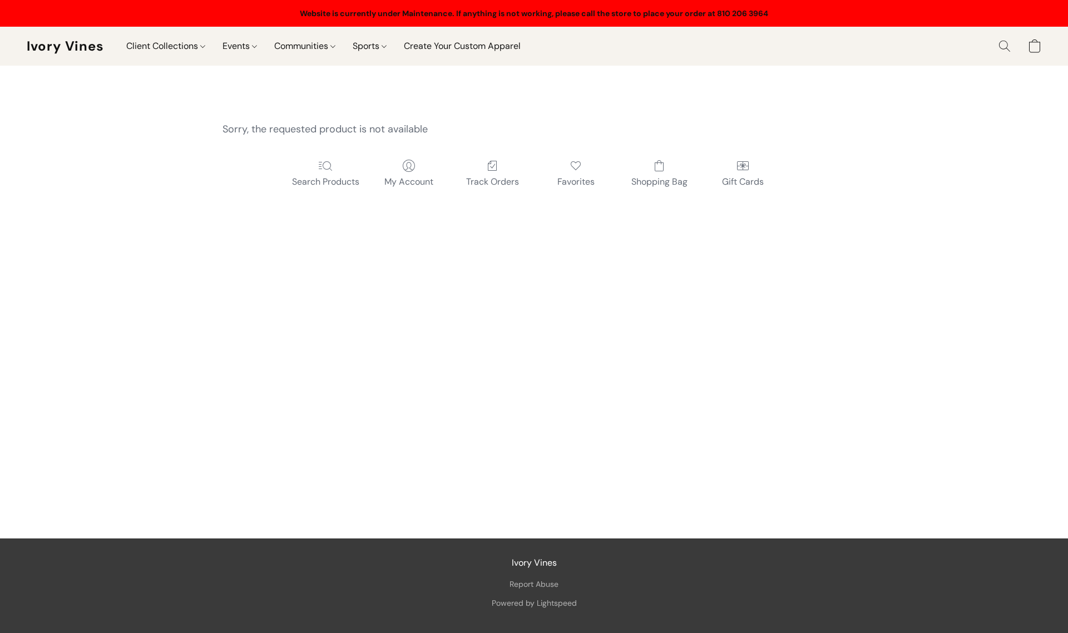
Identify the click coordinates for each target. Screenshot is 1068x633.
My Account (408, 181)
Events (237, 46)
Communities (302, 46)
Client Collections (163, 46)
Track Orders (492, 181)
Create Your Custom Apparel (462, 46)
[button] (65, 46)
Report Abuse (534, 584)
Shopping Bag (659, 181)
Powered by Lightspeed (534, 603)
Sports (367, 46)
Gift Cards (743, 181)
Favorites (576, 181)
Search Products (325, 181)
